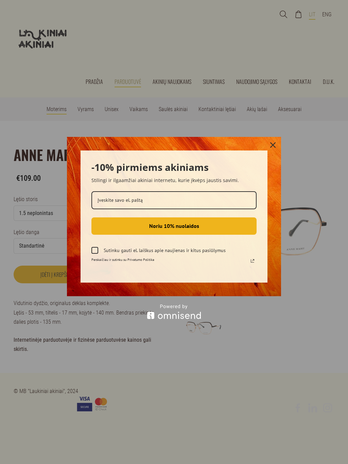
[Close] (273, 145)
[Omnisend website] (174, 311)
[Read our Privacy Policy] (252, 261)
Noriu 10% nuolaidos (174, 225)
